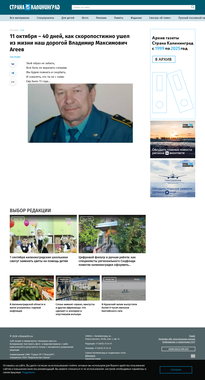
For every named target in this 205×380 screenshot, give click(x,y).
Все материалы (19, 18)
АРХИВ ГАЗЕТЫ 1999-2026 (178, 349)
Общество (18, 219)
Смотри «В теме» (160, 18)
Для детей (68, 18)
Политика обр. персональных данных (176, 339)
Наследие (15, 57)
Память (118, 18)
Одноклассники (93, 359)
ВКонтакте (90, 356)
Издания (136, 18)
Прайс (192, 336)
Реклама (101, 18)
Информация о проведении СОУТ (178, 342)
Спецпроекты (45, 18)
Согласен (176, 369)
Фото (85, 18)
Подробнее (28, 372)
